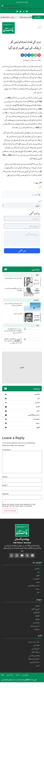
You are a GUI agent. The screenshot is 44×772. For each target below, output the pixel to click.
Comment (6, 450)
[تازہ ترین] (5, 402)
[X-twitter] (27, 555)
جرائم (38, 411)
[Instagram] (23, 11)
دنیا (37, 325)
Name (5, 477)
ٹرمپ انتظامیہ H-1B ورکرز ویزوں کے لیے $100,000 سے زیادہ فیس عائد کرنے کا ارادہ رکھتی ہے (13, 341)
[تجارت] (5, 406)
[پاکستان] (5, 394)
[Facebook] (17, 11)
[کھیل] (5, 427)
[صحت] (5, 423)
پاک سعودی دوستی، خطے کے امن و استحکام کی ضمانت (13, 304)
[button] (22, 55)
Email (5, 485)
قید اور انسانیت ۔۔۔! (17, 314)
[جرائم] (5, 410)
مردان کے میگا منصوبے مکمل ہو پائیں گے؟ (13, 289)
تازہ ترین (37, 402)
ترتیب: (40, 200)
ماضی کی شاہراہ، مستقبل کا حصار (13, 278)
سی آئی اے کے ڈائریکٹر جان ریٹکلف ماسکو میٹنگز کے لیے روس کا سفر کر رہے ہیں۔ (13, 331)
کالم (37, 275)
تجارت (38, 406)
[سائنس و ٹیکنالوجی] (5, 415)
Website (5, 494)
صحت (38, 423)
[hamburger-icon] (39, 27)
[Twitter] (20, 11)
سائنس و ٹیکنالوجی (34, 415)
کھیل (38, 427)
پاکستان (36, 300)
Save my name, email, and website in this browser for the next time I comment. (18, 505)
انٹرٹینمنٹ (36, 419)
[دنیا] (5, 398)
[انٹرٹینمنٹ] (5, 419)
